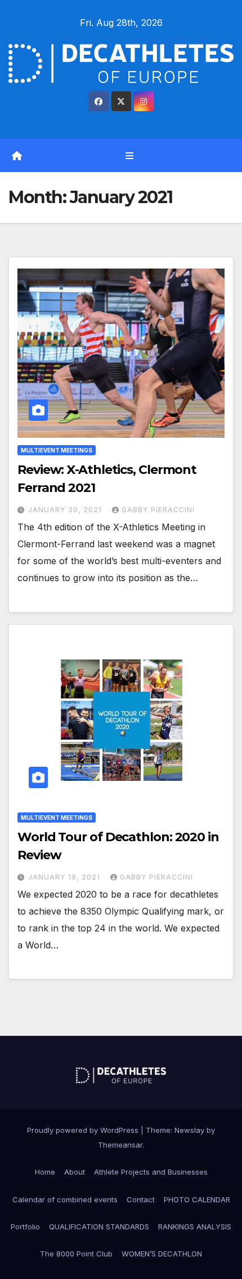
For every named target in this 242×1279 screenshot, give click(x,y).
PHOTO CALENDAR (197, 1199)
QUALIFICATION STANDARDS (99, 1226)
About (74, 1171)
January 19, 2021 (65, 877)
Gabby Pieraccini (158, 510)
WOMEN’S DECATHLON (162, 1253)
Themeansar (120, 1144)
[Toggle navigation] (129, 155)
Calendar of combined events (65, 1199)
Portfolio (25, 1226)
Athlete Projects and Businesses (151, 1171)
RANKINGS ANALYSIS (194, 1226)
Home (45, 1171)
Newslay (189, 1130)
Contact (141, 1199)
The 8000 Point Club (76, 1253)
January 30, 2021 (66, 510)
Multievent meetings (56, 450)
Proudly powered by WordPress (84, 1130)
